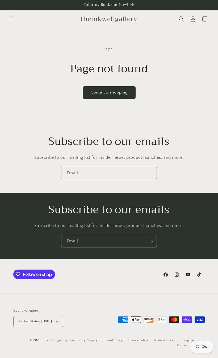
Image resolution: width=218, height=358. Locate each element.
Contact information (191, 345)
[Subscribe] (151, 173)
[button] (11, 19)
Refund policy (113, 340)
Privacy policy (138, 340)
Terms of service (166, 340)
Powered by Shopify (83, 340)
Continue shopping (109, 92)
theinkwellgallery (55, 340)
